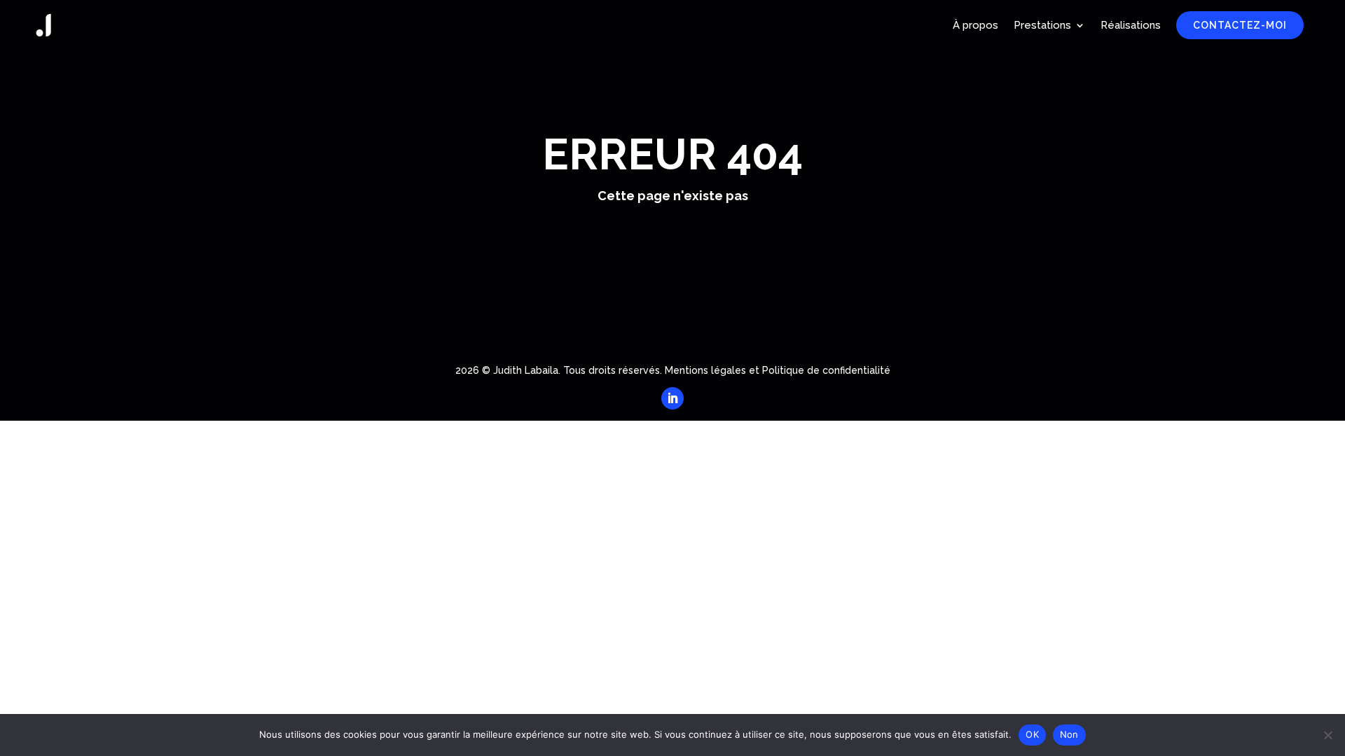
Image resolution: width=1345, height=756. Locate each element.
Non (1069, 734)
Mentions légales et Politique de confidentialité (777, 370)
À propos (975, 25)
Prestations (1042, 25)
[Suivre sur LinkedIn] (672, 398)
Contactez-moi (1240, 25)
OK (1032, 734)
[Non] (1327, 735)
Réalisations (1131, 25)
